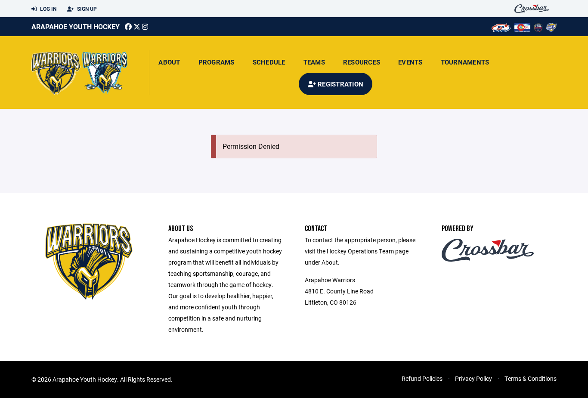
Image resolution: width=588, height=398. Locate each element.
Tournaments (465, 62)
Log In (47, 8)
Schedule (269, 62)
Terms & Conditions (530, 378)
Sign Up (86, 8)
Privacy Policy (473, 378)
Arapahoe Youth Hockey (75, 26)
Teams (314, 62)
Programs (216, 62)
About (169, 62)
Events (410, 62)
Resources (361, 62)
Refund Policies (422, 378)
